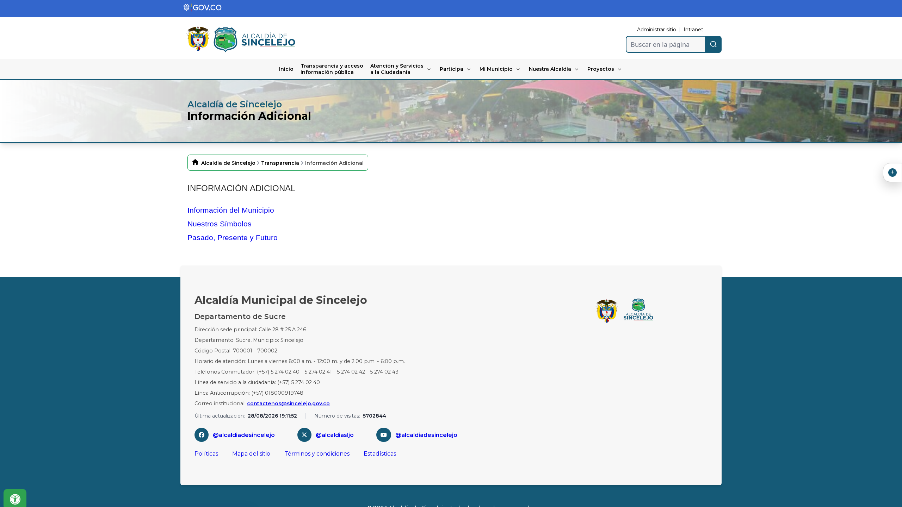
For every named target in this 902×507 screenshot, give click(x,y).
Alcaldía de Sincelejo (228, 163)
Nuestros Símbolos (219, 224)
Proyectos (600, 69)
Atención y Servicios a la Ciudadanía (397, 69)
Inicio (286, 69)
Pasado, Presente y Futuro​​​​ (232, 237)
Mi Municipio (496, 69)
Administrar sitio (656, 29)
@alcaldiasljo (335, 435)
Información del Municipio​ (230, 210)
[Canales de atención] (892, 172)
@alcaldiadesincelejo (244, 435)
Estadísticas (380, 453)
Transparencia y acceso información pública (332, 69)
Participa (451, 69)
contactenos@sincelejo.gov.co (288, 403)
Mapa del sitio (251, 453)
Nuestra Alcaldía (550, 69)
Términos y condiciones (317, 453)
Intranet (693, 29)
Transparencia (280, 163)
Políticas (206, 453)
